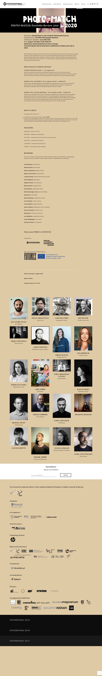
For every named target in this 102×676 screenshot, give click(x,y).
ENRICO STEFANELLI (19, 341)
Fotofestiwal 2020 (46, 4)
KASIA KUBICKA (83, 389)
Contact (83, 4)
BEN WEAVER (83, 318)
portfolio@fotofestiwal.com (60, 119)
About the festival (68, 4)
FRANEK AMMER (40, 457)
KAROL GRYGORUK (61, 420)
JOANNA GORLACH (62, 448)
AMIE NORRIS (40, 389)
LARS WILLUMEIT (61, 318)
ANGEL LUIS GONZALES (83, 454)
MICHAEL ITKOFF (18, 423)
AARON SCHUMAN (40, 347)
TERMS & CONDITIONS (42, 232)
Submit (66, 475)
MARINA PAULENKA (18, 385)
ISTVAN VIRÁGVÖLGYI (40, 318)
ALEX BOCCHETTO (19, 448)
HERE (48, 117)
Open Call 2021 (57, 4)
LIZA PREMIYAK (83, 353)
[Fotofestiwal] (14, 4)
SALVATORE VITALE (18, 322)
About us (77, 4)
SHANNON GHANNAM (83, 414)
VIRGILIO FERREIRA (40, 414)
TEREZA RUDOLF (61, 355)
